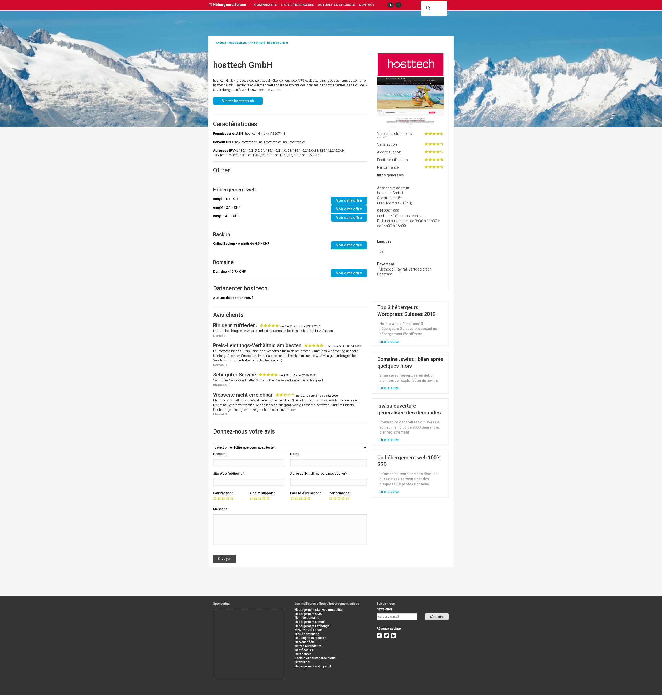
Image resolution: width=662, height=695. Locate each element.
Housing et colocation (310, 638)
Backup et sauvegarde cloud (315, 658)
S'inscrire (437, 617)
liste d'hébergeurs (297, 5)
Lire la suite (389, 341)
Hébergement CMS (308, 614)
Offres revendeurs (308, 646)
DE (398, 5)
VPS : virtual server (308, 630)
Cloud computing (307, 634)
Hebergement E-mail (310, 622)
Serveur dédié (305, 642)
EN (390, 5)
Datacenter (303, 654)
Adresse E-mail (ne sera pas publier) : (319, 473)
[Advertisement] (236, 619)
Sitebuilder (302, 662)
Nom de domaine (307, 618)
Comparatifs (265, 5)
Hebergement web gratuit (313, 666)
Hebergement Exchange (312, 626)
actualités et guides (336, 5)
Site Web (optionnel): (229, 473)
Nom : (294, 454)
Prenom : (220, 454)
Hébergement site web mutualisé (319, 610)
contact (366, 5)
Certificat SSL (304, 650)
